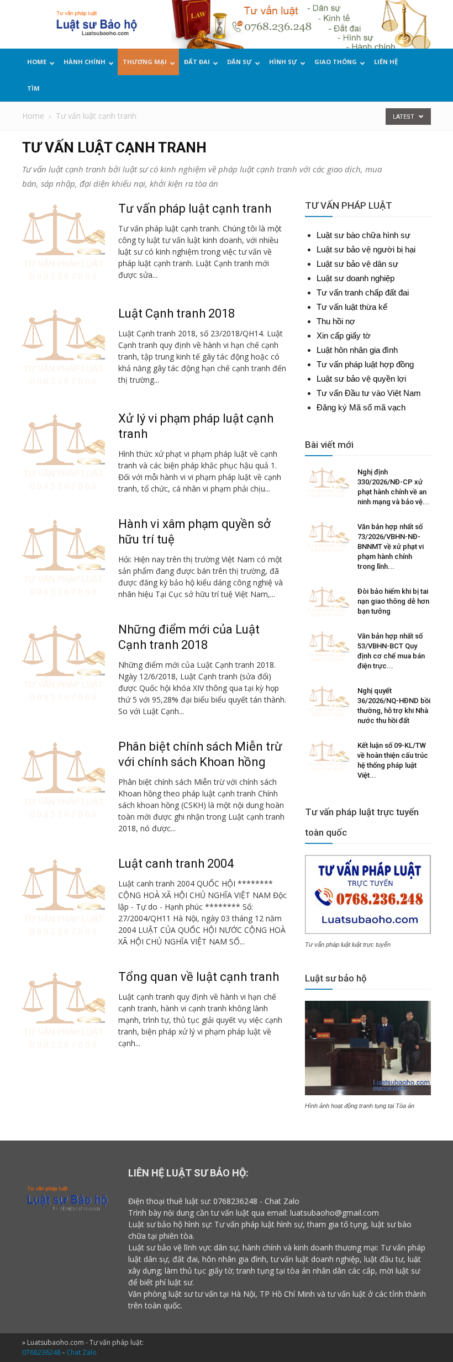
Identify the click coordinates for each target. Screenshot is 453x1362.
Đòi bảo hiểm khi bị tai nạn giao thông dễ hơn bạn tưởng (393, 601)
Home (36, 61)
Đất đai (197, 61)
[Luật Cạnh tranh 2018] (63, 347)
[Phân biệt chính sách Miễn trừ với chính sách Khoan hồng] (63, 780)
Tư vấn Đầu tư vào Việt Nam (369, 393)
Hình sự (283, 61)
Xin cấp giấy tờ (344, 335)
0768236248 (235, 1201)
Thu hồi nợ (336, 321)
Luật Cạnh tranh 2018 (176, 313)
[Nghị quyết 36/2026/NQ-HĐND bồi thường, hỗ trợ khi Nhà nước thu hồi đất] (327, 701)
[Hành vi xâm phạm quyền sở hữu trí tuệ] (63, 557)
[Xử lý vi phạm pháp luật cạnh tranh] (63, 452)
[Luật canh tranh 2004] (63, 897)
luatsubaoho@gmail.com (334, 1212)
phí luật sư (173, 1282)
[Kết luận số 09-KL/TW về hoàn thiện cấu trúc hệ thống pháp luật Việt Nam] (327, 756)
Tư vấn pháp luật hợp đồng (365, 364)
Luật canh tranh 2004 (176, 863)
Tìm (33, 88)
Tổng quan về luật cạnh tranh (198, 977)
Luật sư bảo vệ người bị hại (366, 249)
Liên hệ (386, 61)
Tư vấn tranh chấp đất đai (363, 292)
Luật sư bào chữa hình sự (363, 235)
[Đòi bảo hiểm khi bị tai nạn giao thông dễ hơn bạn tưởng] (327, 602)
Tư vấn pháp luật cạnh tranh (194, 208)
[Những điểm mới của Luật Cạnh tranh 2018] (63, 663)
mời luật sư (400, 1270)
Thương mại (145, 61)
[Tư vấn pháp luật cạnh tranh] (63, 242)
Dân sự (239, 61)
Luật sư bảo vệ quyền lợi (361, 378)
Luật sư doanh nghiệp (355, 278)
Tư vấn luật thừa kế (352, 307)
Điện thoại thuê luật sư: (169, 1201)
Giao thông (335, 61)
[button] (428, 76)
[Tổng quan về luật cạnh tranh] (63, 1010)
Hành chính (85, 61)
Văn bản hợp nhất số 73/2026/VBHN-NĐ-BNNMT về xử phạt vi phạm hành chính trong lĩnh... (390, 546)
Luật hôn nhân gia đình (357, 350)
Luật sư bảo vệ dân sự (357, 263)
